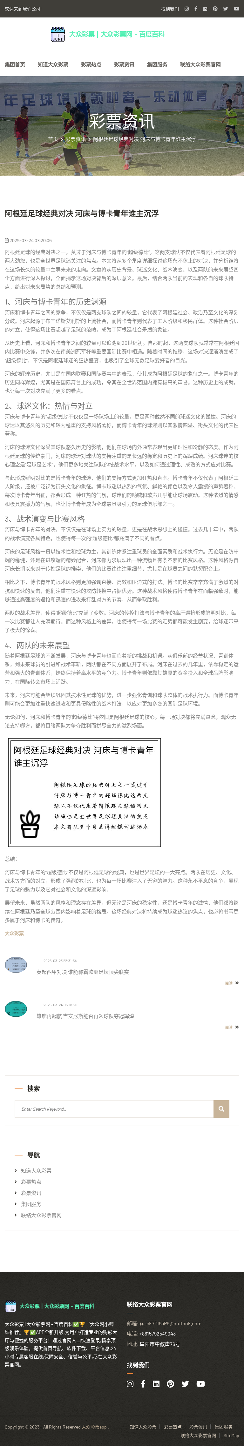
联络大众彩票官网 (200, 64)
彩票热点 (91, 64)
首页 (53, 139)
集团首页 (15, 64)
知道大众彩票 (53, 64)
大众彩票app (94, 1426)
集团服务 (157, 64)
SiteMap (231, 1435)
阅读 (229, 983)
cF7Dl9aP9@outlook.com (173, 1323)
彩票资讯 (124, 64)
